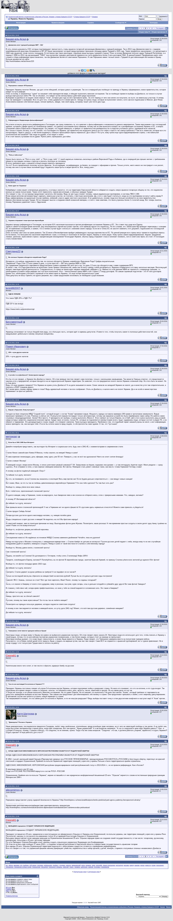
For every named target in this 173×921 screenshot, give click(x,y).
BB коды (8, 887)
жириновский (76, 865)
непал (142, 865)
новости (148, 865)
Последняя (160, 28)
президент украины (55, 867)
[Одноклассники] (88, 70)
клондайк (99, 865)
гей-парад (32, 865)
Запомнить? (163, 16)
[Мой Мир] (90, 70)
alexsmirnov (13, 790)
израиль (88, 865)
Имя (140, 16)
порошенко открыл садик (22, 867)
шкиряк (90, 867)
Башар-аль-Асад (16, 39)
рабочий (66, 867)
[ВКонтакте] (82, 70)
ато (21, 865)
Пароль (141, 19)
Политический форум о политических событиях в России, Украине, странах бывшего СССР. (40, 17)
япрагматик (105, 867)
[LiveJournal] (93, 70)
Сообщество (120, 22)
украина (77, 867)
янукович (97, 867)
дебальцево (48, 865)
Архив (162, 907)
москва (126, 865)
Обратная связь (83, 907)
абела (11, 865)
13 (152, 28)
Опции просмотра (158, 32)
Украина (95, 17)
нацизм (136, 865)
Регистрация (21, 22)
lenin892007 (13, 288)
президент (44, 867)
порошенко (9, 867)
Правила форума (57, 22)
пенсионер (160, 865)
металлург (119, 865)
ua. (7, 865)
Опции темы (143, 32)
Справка (90, 22)
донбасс (56, 865)
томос (71, 867)
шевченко (84, 867)
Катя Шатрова (25, 713)
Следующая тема (94, 871)
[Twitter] (85, 70)
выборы (26, 865)
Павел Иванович (16, 346)
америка (16, 865)
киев (93, 865)
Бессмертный (14, 321)
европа (68, 865)
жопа (83, 865)
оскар (153, 865)
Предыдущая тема (80, 871)
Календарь (154, 22)
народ (132, 865)
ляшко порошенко (109, 865)
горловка (40, 865)
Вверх (168, 907)
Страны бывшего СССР (82, 17)
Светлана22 (13, 251)
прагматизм (36, 867)
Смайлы (8, 889)
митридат (11, 436)
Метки (8, 862)
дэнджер (62, 865)
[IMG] (7, 891)
